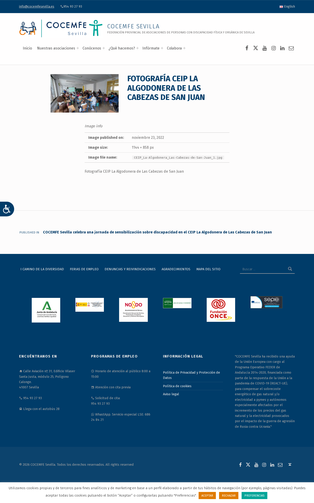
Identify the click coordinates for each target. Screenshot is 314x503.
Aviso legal (171, 394)
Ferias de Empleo (84, 269)
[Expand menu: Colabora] (184, 48)
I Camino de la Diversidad (42, 269)
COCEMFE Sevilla (133, 26)
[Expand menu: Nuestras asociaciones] (78, 48)
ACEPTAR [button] (207, 495)
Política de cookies (177, 386)
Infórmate (151, 48)
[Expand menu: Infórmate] (162, 48)
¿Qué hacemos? (121, 48)
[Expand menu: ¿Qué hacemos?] (137, 48)
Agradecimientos (176, 269)
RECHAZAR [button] (229, 495)
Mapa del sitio (208, 269)
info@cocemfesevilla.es (36, 6)
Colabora (174, 48)
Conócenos (92, 48)
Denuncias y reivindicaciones (130, 269)
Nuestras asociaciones (56, 48)
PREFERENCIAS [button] (254, 495)
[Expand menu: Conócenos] (104, 48)
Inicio (27, 48)
